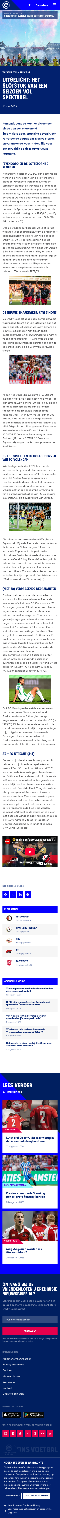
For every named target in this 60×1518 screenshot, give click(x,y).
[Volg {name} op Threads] (35, 1433)
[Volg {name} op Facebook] (13, 1433)
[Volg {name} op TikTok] (20, 1433)
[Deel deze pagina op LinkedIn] (20, 894)
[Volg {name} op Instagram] (5, 1433)
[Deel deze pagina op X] (13, 894)
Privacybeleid (50, 1339)
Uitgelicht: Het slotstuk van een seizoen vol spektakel (29, 16)
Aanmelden (30, 1331)
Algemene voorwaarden (16, 1359)
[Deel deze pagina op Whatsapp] (28, 894)
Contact (7, 1388)
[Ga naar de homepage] (6, 5)
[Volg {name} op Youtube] (42, 1433)
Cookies (7, 1370)
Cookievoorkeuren (13, 1394)
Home (6, 14)
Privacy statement (13, 1364)
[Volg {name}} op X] (28, 1433)
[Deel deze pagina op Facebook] (5, 894)
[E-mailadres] (30, 1319)
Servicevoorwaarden (10, 1341)
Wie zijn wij (8, 1382)
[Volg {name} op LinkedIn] (50, 1433)
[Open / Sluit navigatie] (54, 5)
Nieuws (16, 14)
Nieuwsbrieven (11, 1376)
